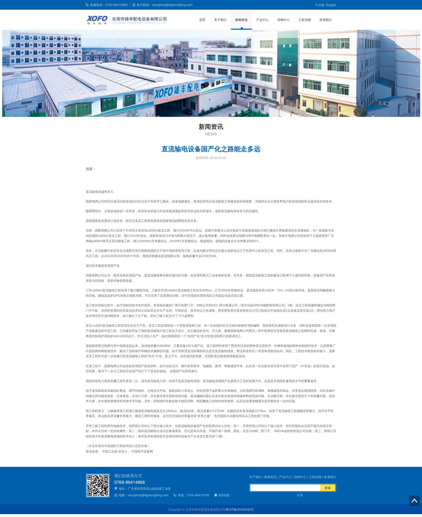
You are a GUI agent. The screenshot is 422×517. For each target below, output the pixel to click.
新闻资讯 (241, 19)
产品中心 (262, 19)
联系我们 (326, 19)
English (331, 5)
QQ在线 (223, 495)
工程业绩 (304, 19)
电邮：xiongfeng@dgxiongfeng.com (144, 495)
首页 (202, 19)
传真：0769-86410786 (193, 495)
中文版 (319, 5)
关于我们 (220, 19)
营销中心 (283, 19)
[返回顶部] (414, 500)
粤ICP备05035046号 (240, 509)
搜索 (328, 488)
